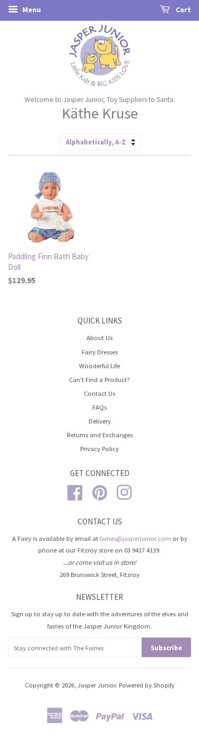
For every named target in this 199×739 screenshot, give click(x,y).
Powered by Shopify (147, 685)
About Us (99, 337)
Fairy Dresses (100, 351)
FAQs (99, 407)
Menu (31, 9)
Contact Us (99, 393)
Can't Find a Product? (99, 379)
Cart (182, 9)
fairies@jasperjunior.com (135, 538)
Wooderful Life (99, 365)
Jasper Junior (96, 685)
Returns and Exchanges (100, 434)
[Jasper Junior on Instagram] (124, 491)
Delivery (100, 421)
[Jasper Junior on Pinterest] (100, 491)
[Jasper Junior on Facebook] (75, 491)
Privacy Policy (99, 448)
